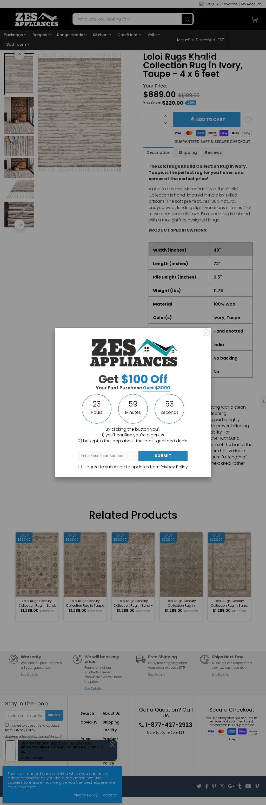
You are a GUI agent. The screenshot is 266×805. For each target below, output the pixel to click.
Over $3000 (156, 388)
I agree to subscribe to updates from (136, 467)
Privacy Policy (174, 467)
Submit (163, 456)
